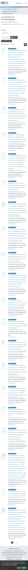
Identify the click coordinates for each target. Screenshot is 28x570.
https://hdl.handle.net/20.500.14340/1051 (12, 24)
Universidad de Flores (12, 556)
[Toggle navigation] (26, 3)
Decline (19, 567)
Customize (3, 567)
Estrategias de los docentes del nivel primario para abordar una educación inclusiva (17, 494)
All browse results (7, 41)
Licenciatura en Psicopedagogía (10, 11)
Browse (14, 37)
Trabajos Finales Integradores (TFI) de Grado (10, 10)
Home (2, 8)
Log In (21, 3)
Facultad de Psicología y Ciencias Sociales (13, 8)
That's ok (24, 567)
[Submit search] (16, 3)
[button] (18, 3)
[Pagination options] (25, 44)
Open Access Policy (17, 558)
